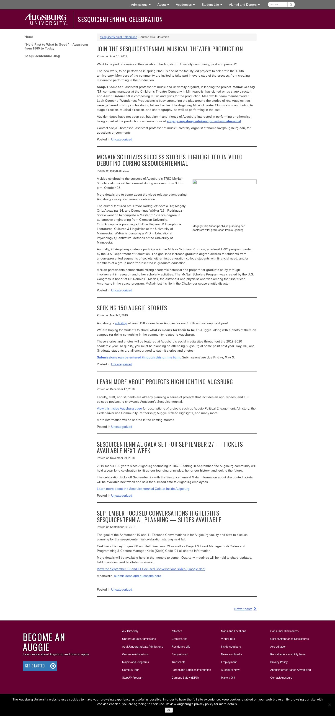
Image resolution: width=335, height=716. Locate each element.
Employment (229, 662)
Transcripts (178, 662)
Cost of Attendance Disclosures (289, 639)
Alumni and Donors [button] (246, 4)
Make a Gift (228, 677)
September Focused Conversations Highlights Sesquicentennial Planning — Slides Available (159, 516)
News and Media (231, 654)
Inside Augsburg (231, 646)
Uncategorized (121, 139)
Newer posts (243, 609)
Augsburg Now (230, 670)
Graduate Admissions (135, 654)
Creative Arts (179, 639)
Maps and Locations (233, 631)
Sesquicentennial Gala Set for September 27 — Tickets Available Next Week (170, 447)
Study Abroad (180, 654)
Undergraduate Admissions (139, 639)
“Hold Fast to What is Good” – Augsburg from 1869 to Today (56, 46)
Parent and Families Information (191, 670)
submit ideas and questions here (137, 576)
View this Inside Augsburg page (119, 408)
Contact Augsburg (281, 677)
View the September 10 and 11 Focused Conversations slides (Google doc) (151, 569)
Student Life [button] (214, 4)
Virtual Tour (228, 639)
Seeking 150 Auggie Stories (132, 307)
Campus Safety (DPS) (185, 677)
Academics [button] (187, 4)
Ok (168, 710)
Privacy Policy (279, 662)
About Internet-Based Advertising (290, 670)
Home (29, 37)
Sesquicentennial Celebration (120, 19)
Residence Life (181, 646)
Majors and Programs (135, 662)
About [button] (165, 6)
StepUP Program (132, 677)
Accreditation (278, 646)
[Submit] (291, 4)
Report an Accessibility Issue (288, 654)
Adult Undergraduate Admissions (142, 646)
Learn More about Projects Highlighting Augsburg (165, 381)
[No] (329, 705)
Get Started (35, 666)
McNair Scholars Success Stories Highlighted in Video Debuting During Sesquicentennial (170, 160)
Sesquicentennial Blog (42, 56)
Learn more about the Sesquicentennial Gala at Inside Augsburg (143, 488)
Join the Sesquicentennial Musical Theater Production (170, 48)
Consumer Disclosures (284, 631)
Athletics (177, 631)
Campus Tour (130, 670)
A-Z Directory (130, 631)
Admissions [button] (142, 4)
